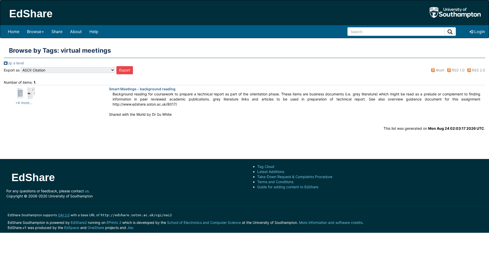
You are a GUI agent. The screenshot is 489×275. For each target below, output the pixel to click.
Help (93, 31)
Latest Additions (270, 171)
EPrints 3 (113, 222)
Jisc (130, 227)
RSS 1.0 (458, 70)
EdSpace (71, 227)
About (76, 31)
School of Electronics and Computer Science (204, 222)
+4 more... (23, 102)
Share (56, 31)
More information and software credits (330, 222)
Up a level (15, 63)
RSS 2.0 (478, 70)
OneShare (96, 227)
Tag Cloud (265, 166)
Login (479, 31)
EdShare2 (79, 222)
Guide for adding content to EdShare (287, 187)
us (87, 191)
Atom (440, 70)
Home (13, 31)
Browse (34, 31)
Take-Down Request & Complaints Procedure (294, 177)
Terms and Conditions (275, 182)
